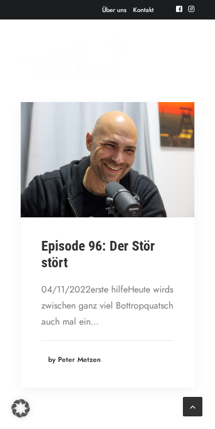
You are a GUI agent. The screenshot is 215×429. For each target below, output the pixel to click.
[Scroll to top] (192, 405)
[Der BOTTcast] (72, 56)
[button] (179, 9)
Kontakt (143, 9)
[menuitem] (114, 10)
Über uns (114, 9)
